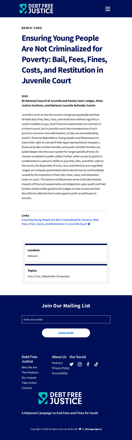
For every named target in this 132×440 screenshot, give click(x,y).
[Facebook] (88, 365)
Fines (37, 276)
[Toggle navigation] (107, 8)
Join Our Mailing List (66, 305)
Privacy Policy (60, 368)
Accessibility (60, 373)
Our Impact (29, 378)
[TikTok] (96, 364)
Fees (30, 276)
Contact (27, 388)
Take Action (29, 383)
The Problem (30, 372)
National (32, 256)
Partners (57, 363)
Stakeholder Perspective (56, 276)
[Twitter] (71, 365)
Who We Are (29, 367)
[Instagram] (80, 365)
